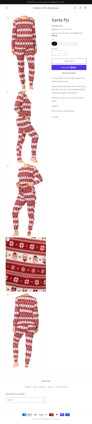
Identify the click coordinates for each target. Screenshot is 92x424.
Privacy (50, 387)
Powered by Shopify (54, 419)
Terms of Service (61, 387)
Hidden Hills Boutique (42, 419)
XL (75, 44)
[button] (6, 7)
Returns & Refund (39, 387)
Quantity (54, 49)
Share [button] (56, 117)
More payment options (69, 73)
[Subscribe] (43, 400)
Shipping (54, 29)
